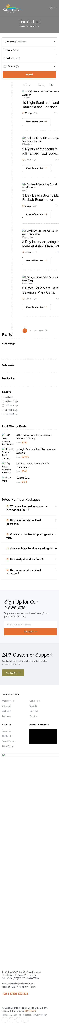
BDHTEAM (30, 1011)
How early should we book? (24, 559)
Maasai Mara (23, 477)
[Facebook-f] (5, 1020)
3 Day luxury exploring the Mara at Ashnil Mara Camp (33, 436)
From (18, 442)
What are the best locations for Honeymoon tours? (26, 508)
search (29, 74)
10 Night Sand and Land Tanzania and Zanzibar (40, 104)
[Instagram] (18, 1020)
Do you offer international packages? (23, 522)
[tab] (31, 508)
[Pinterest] (25, 1020)
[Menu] (55, 8)
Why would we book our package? (29, 548)
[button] (13, 672)
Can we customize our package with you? (29, 536)
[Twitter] (12, 1020)
